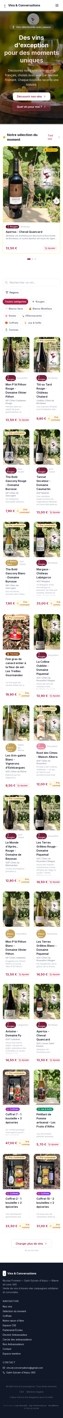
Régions (14, 292)
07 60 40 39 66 (31, 1408)
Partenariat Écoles (13, 1330)
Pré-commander (25, 511)
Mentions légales (35, 1392)
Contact (7, 1348)
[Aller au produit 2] (32, 259)
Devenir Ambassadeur (15, 1334)
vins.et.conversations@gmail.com (24, 1367)
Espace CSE (9, 1325)
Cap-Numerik (21, 1405)
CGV (21, 1392)
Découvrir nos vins (29, 96)
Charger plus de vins (29, 1243)
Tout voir (50, 137)
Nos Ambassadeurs (13, 1344)
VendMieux (53, 1405)
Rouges (38, 301)
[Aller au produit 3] (35, 259)
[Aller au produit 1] (29, 259)
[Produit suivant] (57, 201)
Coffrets (11, 322)
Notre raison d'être (13, 1320)
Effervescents (32, 315)
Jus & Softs (32, 322)
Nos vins (7, 1306)
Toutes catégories (15, 301)
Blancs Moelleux (40, 308)
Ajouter (51, 248)
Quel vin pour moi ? (29, 106)
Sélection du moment (14, 1311)
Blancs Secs (14, 308)
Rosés (10, 315)
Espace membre (12, 1353)
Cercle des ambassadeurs (17, 1339)
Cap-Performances (38, 1405)
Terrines (11, 329)
